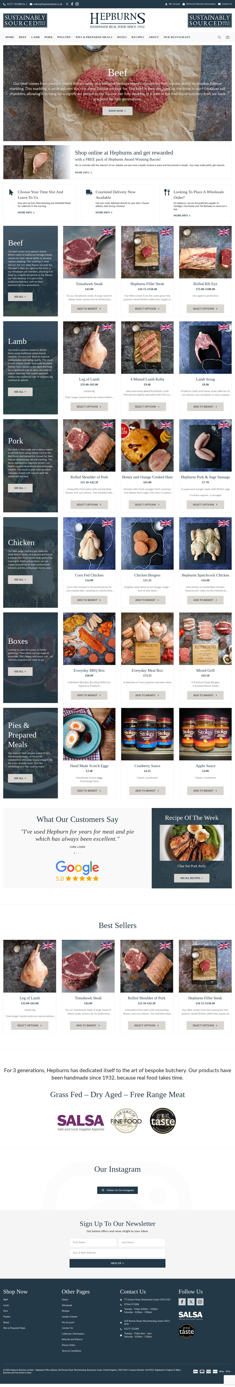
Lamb (35, 37)
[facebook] (182, 1301)
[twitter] (191, 1301)
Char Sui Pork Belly (191, 866)
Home (10, 37)
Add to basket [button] (87, 308)
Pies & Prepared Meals (94, 37)
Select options (145, 308)
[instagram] (200, 1301)
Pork (49, 37)
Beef (23, 37)
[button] (6, 93)
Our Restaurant (177, 37)
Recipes (138, 37)
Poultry (64, 37)
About (154, 37)
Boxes (122, 37)
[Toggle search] (219, 37)
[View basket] (227, 37)
